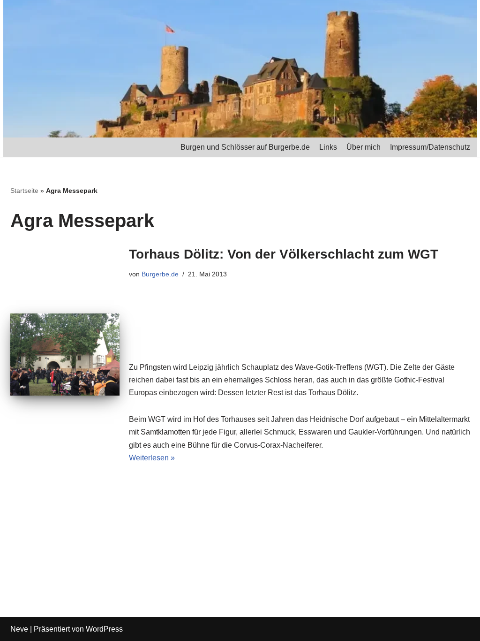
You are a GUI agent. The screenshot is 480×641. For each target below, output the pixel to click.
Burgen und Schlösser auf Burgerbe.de (245, 147)
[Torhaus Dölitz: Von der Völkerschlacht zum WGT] (65, 354)
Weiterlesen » (152, 458)
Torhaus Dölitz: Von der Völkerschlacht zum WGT (283, 254)
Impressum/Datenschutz (430, 147)
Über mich (363, 147)
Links (328, 147)
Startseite (24, 190)
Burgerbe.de (160, 274)
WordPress (104, 629)
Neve (19, 629)
